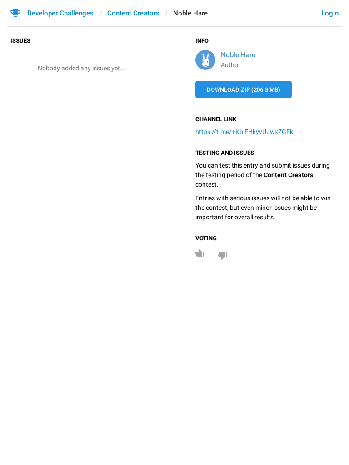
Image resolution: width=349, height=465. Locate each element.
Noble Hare (238, 55)
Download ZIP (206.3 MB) (243, 89)
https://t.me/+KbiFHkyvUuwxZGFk (244, 131)
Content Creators (133, 13)
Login (330, 13)
